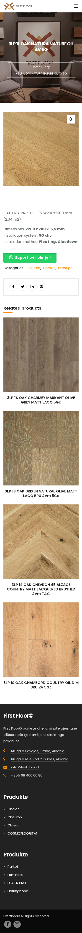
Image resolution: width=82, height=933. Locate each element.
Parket (49, 268)
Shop (46, 67)
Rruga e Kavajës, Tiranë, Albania (37, 751)
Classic (14, 825)
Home (36, 67)
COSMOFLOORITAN (23, 833)
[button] (71, 119)
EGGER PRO (17, 882)
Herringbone (18, 891)
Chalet (13, 809)
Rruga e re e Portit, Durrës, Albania (39, 759)
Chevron (15, 817)
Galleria (33, 268)
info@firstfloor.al (25, 767)
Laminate (15, 874)
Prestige (65, 268)
